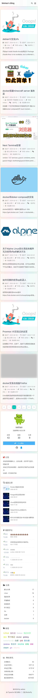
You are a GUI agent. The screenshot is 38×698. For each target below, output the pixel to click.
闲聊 (31, 644)
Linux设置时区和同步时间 (18, 502)
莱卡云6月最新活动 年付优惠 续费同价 (22, 517)
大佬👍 (12, 572)
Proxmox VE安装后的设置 (15, 331)
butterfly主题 (8, 641)
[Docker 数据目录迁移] (6, 488)
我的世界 (9, 100)
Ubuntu (17, 648)
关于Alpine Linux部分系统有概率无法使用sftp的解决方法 (18, 250)
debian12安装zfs (11, 39)
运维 (21, 641)
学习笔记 (11, 637)
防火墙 (27, 641)
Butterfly (29, 692)
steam (6, 648)
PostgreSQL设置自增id (17, 495)
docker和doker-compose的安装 (18, 197)
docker (21, 100)
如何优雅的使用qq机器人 (14, 280)
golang (26, 637)
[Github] (17, 447)
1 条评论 (14, 102)
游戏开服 (21, 644)
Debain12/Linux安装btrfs (18, 510)
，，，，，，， (15, 557)
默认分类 (9, 151)
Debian (19, 633)
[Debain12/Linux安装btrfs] (6, 511)
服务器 (13, 633)
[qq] (21, 447)
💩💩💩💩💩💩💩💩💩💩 (19, 534)
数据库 (13, 644)
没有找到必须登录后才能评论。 (20, 542)
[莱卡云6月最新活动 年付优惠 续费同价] (6, 519)
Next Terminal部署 (12, 145)
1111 (11, 565)
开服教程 (15, 100)
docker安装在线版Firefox (15, 383)
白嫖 (16, 641)
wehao (20, 45)
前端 (27, 644)
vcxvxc (12, 549)
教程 (5, 637)
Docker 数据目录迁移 (17, 487)
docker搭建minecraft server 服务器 (19, 92)
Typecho (11, 692)
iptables (6, 644)
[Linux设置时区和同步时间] (6, 504)
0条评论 (30, 45)
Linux (8, 45)
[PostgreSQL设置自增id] (6, 496)
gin (11, 648)
